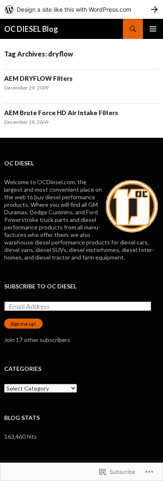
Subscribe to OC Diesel (40, 286)
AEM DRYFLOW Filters (38, 78)
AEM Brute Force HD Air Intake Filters (61, 112)
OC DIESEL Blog (31, 28)
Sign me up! (23, 324)
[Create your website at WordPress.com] (81, 9)
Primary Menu (153, 29)
